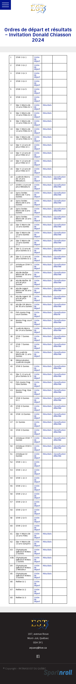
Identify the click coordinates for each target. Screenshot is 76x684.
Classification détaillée (60, 178)
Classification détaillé (60, 313)
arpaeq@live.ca (38, 648)
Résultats (47, 105)
